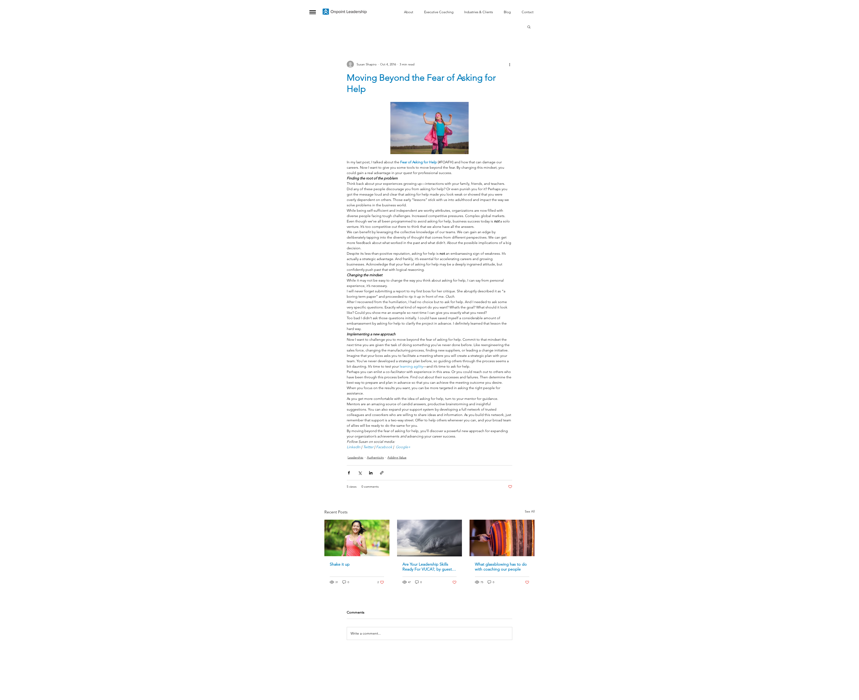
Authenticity (375, 457)
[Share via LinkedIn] (371, 473)
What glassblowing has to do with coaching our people (501, 567)
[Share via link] (382, 473)
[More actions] (509, 64)
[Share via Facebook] (349, 473)
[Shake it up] (356, 538)
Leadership (355, 457)
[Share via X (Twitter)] (360, 473)
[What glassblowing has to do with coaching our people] (502, 538)
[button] (312, 12)
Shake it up (340, 564)
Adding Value (396, 457)
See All (530, 511)
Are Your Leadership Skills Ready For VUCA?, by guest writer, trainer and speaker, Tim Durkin (427, 567)
